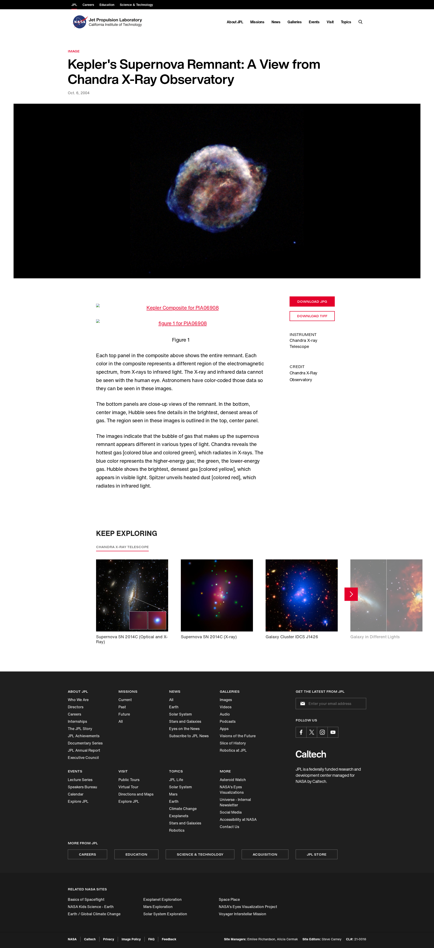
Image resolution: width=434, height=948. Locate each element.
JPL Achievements (83, 736)
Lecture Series (80, 779)
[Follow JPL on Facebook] (301, 732)
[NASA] (80, 22)
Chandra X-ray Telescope (122, 546)
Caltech (90, 939)
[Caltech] (311, 754)
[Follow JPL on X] (311, 732)
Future (124, 714)
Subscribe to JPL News (189, 736)
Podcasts (228, 721)
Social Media (231, 812)
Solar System (180, 714)
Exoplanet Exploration (162, 899)
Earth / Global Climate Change (94, 914)
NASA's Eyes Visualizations (232, 789)
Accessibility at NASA (238, 819)
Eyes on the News (184, 728)
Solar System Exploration (165, 914)
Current (125, 699)
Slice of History (233, 743)
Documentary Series (85, 743)
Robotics (176, 830)
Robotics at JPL (233, 750)
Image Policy (131, 939)
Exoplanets (178, 816)
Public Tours (128, 779)
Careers (74, 714)
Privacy (108, 939)
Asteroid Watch (233, 779)
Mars (173, 794)
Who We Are (78, 699)
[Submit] (302, 704)
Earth (174, 707)
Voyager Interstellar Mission (242, 914)
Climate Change (183, 808)
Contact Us (229, 826)
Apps (224, 728)
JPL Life (176, 779)
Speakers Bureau (82, 787)
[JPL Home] (116, 22)
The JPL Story (80, 728)
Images (226, 699)
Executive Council (83, 757)
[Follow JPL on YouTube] (333, 732)
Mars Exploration (158, 906)
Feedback (169, 939)
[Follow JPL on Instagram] (322, 732)
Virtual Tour (128, 787)
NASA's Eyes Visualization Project (248, 906)
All (120, 721)
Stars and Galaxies (185, 721)
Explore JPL (78, 801)
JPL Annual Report (84, 750)
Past (122, 707)
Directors (75, 707)
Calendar (75, 794)
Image (74, 51)
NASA (72, 939)
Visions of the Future (238, 736)
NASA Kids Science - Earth (91, 906)
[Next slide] (351, 594)
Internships (77, 721)
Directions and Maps (135, 794)
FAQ (151, 939)
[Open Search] (360, 22)
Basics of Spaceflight (86, 899)
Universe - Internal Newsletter (235, 802)
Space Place (229, 899)
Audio (225, 714)
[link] (217, 191)
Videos (225, 707)
